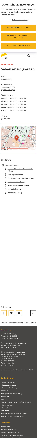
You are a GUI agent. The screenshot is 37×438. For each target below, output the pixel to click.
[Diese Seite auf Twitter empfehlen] (11, 313)
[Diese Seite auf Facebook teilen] (4, 313)
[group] (18, 138)
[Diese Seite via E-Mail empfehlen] (19, 313)
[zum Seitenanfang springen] (33, 313)
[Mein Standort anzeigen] (33, 141)
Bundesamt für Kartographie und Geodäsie (17, 147)
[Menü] (34, 56)
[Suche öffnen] (29, 56)
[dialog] (18, 26)
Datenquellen (4, 149)
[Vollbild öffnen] (33, 136)
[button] (33, 129)
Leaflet (3, 147)
